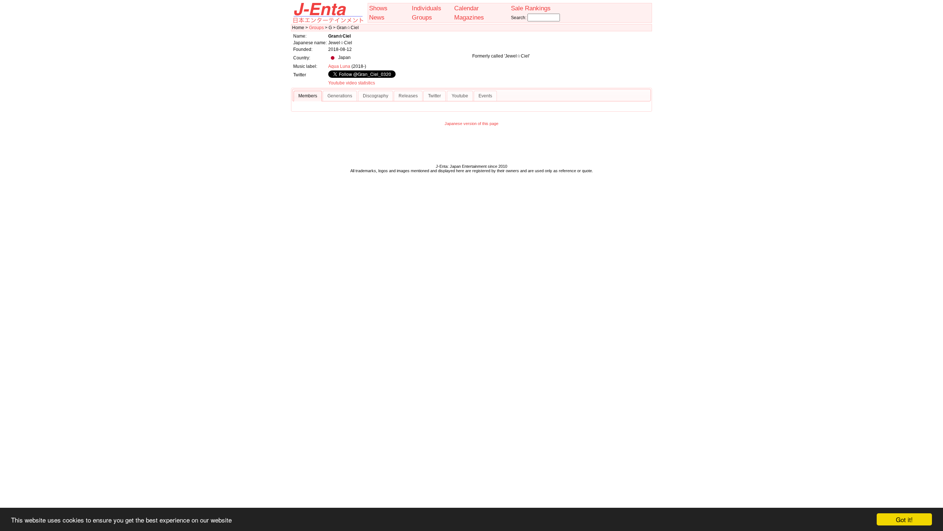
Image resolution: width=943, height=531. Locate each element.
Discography (375, 95)
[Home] (327, 21)
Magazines (469, 17)
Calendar (466, 8)
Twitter (434, 95)
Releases (408, 95)
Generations (339, 95)
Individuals (426, 8)
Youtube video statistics (351, 83)
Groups (422, 17)
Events (485, 95)
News (377, 17)
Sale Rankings (531, 8)
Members (307, 95)
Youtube (460, 95)
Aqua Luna (339, 66)
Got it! (904, 519)
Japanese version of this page (471, 123)
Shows (378, 8)
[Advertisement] (471, 146)
